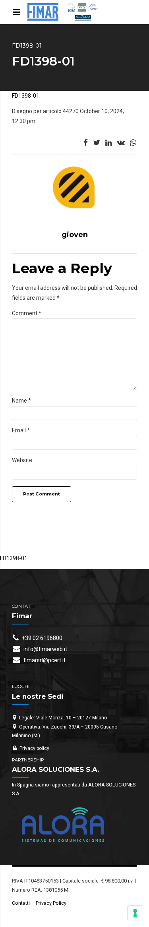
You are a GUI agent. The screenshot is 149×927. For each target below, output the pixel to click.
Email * (21, 430)
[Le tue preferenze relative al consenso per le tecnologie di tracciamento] (135, 913)
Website (22, 460)
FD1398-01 (25, 96)
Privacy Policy (51, 903)
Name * (21, 400)
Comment (26, 313)
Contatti (21, 903)
